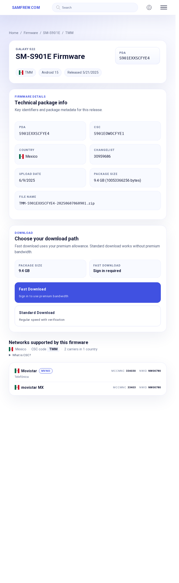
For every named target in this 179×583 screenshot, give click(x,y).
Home (13, 33)
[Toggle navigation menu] (163, 7)
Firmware (31, 33)
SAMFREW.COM (26, 7)
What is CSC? (21, 355)
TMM (69, 33)
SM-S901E (51, 33)
